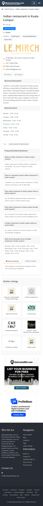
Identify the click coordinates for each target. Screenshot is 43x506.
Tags (24, 443)
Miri (36, 492)
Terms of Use (27, 462)
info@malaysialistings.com (10, 476)
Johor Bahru (8, 492)
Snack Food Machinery (29, 36)
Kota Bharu (29, 492)
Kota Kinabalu (14, 495)
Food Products (9, 9)
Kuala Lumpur (21, 497)
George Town (35, 495)
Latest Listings (27, 446)
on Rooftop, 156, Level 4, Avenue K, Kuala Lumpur (20, 59)
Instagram (20, 74)
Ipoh (21, 495)
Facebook (8, 74)
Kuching (5, 495)
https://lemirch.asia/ (13, 66)
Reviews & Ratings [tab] (13, 261)
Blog (24, 437)
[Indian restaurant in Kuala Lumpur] (21, 49)
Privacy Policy (27, 465)
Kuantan (36, 490)
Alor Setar (5, 490)
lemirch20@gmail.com (13, 69)
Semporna (13, 490)
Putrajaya (21, 490)
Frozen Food (7, 39)
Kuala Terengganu (19, 492)
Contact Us (26, 456)
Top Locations (27, 435)
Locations (26, 440)
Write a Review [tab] (31, 261)
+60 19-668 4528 (12, 63)
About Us (26, 454)
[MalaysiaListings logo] (13, 3)
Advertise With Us (29, 459)
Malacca (27, 495)
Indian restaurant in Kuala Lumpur (18, 144)
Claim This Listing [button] (9, 28)
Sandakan (29, 490)
